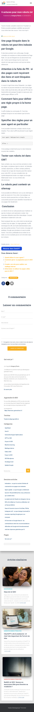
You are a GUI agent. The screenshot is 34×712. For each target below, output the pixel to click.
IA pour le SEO (9, 441)
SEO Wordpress (9, 458)
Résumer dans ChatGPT (11, 249)
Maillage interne (9, 448)
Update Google (9, 465)
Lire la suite (23, 603)
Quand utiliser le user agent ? (14, 257)
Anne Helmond (15, 244)
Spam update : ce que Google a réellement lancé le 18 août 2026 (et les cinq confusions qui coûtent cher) (17, 492)
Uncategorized (13, 277)
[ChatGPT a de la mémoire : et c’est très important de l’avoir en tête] (17, 618)
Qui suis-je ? (8, 539)
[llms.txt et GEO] (17, 576)
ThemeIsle (23, 708)
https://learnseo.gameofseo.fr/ (13, 410)
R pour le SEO (8, 455)
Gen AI (6, 431)
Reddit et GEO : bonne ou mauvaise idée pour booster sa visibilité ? (16, 684)
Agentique (8, 428)
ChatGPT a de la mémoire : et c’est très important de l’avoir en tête (17, 636)
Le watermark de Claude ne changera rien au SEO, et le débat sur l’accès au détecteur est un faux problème (17, 502)
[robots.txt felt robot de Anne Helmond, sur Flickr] (8, 36)
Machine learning (10, 445)
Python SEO (8, 451)
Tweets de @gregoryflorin (11, 419)
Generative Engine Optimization (14, 434)
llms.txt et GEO (10, 592)
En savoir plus (8, 389)
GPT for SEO (8, 438)
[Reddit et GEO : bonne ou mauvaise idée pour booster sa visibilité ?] (17, 666)
